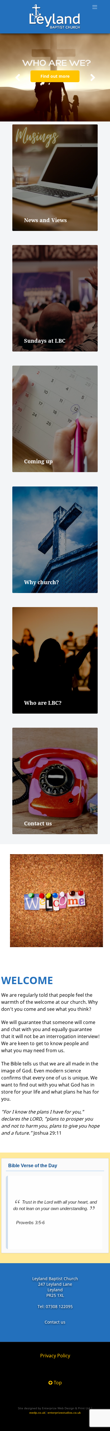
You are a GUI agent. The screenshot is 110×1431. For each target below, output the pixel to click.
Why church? (41, 582)
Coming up (38, 461)
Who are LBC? (43, 702)
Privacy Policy (55, 1355)
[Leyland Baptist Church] (55, 17)
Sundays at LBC (44, 340)
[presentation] (17, 77)
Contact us (38, 823)
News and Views (45, 220)
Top (57, 1382)
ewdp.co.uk (37, 1412)
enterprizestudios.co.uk (64, 1412)
